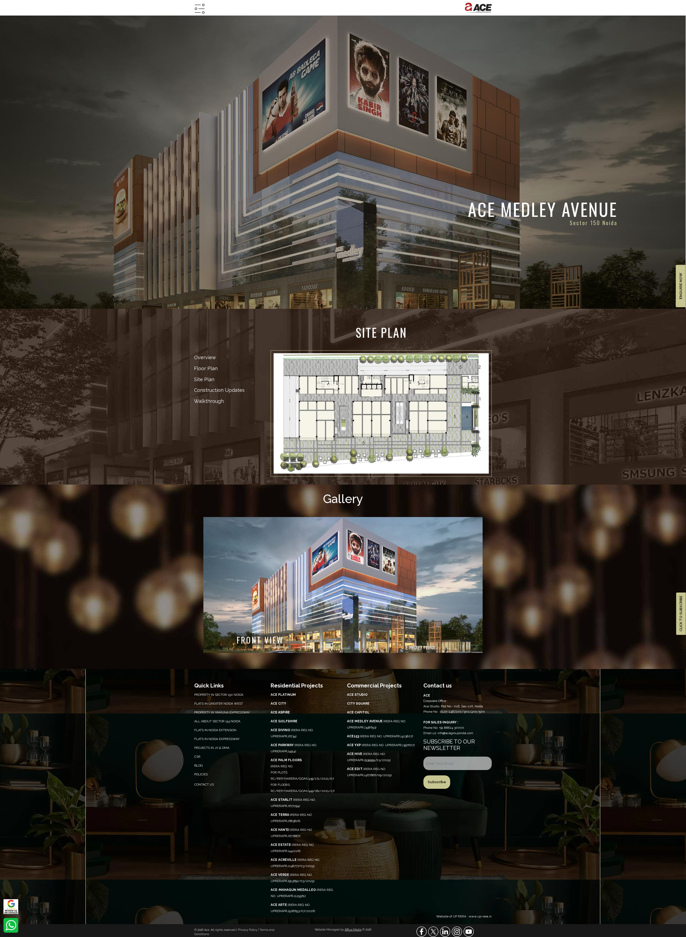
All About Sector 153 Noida (217, 721)
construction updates (219, 390)
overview (205, 357)
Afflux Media (353, 929)
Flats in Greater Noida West (218, 703)
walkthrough (209, 401)
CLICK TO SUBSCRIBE (681, 614)
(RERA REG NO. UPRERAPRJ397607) (381, 745)
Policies (201, 774)
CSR (197, 756)
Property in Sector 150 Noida (218, 695)
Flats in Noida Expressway (217, 739)
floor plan (206, 368)
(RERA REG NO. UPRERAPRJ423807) (380, 736)
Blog (198, 765)
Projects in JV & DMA (211, 748)
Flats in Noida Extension (215, 730)
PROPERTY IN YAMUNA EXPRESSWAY (222, 712)
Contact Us (204, 784)
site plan (204, 379)
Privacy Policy (248, 930)
